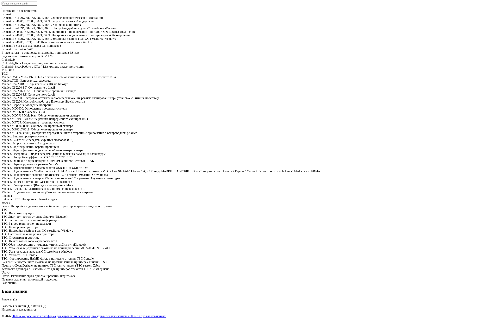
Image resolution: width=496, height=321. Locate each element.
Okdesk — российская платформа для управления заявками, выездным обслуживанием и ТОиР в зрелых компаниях (89, 316)
